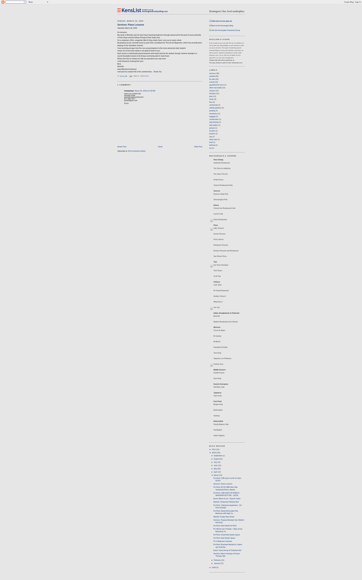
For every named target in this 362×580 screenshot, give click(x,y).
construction (214, 119)
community (213, 105)
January (217, 563)
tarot (211, 142)
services (144, 76)
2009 (214, 453)
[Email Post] (130, 76)
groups (212, 128)
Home (160, 147)
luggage (212, 116)
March (216, 475)
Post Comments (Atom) (137, 151)
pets (211, 96)
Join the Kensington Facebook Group (226, 30)
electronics (213, 114)
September (218, 456)
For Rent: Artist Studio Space (224, 538)
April (216, 472)
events (211, 82)
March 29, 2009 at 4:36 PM (145, 91)
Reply (126, 103)
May (215, 469)
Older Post (198, 147)
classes (212, 91)
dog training (213, 122)
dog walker (213, 125)
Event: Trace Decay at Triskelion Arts (227, 550)
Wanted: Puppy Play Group (223, 517)
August (216, 459)
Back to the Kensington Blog (222, 26)
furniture (212, 93)
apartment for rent (216, 85)
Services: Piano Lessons (130, 24)
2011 (214, 449)
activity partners (215, 108)
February (217, 560)
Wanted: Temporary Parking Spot (226, 502)
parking (212, 111)
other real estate (215, 88)
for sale (212, 79)
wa (210, 148)
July (215, 462)
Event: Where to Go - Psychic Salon (227, 498)
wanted (212, 76)
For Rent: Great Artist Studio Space (226, 535)
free (210, 102)
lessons (212, 131)
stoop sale (213, 139)
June (216, 465)
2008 (214, 567)
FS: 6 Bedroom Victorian (222, 541)
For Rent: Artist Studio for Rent (224, 526)
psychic (212, 134)
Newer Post (121, 147)
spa (210, 136)
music (211, 99)
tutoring (212, 145)
